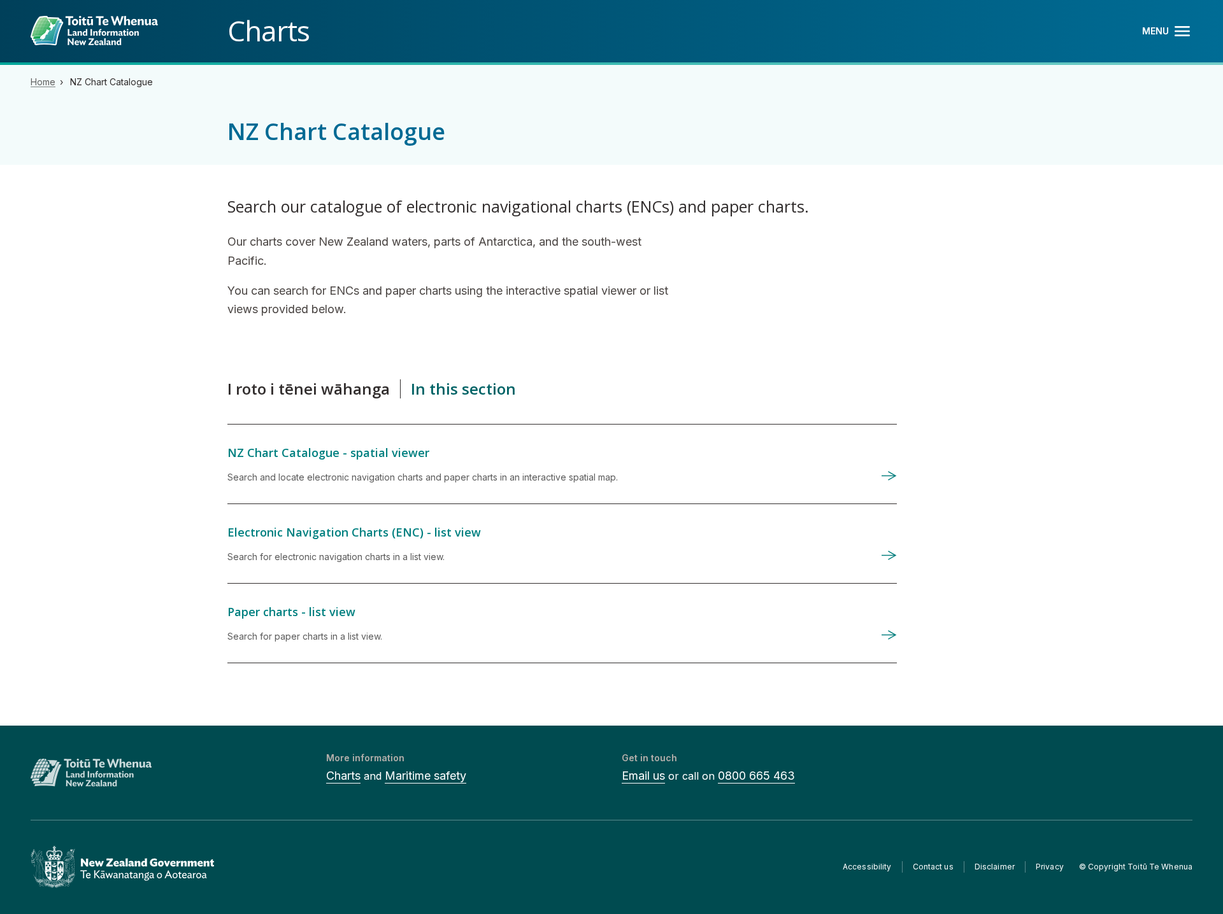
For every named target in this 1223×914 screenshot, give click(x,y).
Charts (343, 775)
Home (43, 81)
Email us (643, 775)
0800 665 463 (756, 775)
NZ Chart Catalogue (111, 81)
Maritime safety (425, 775)
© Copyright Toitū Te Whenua (1135, 866)
